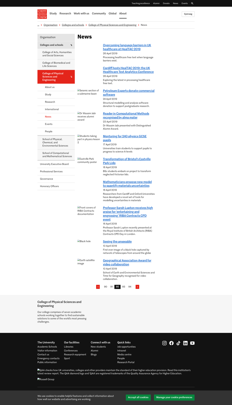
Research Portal (125, 362)
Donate (166, 3)
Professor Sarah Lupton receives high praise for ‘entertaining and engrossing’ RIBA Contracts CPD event (128, 214)
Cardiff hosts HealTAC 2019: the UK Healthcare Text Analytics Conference (128, 70)
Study (53, 13)
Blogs (94, 354)
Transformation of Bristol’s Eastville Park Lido (127, 161)
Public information (47, 362)
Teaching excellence (141, 3)
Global (113, 13)
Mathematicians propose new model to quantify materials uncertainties (127, 184)
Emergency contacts (48, 358)
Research (65, 13)
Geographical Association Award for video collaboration (127, 262)
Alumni (156, 3)
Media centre (124, 354)
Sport (67, 358)
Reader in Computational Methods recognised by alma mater (126, 115)
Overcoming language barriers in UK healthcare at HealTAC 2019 (127, 47)
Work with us (81, 13)
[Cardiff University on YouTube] (192, 343)
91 (111, 287)
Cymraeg (188, 14)
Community (99, 13)
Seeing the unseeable (117, 241)
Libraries (68, 347)
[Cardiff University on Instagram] (164, 343)
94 (129, 287)
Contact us (43, 354)
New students (98, 347)
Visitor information (47, 351)
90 (105, 287)
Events (185, 3)
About (123, 13)
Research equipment (75, 354)
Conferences (71, 351)
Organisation (50, 25)
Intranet (121, 351)
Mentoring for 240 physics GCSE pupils (125, 138)
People (121, 358)
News (175, 3)
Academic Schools (47, 347)
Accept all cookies (138, 397)
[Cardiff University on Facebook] (171, 343)
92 (117, 287)
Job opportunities (126, 347)
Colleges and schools (73, 25)
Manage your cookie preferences (174, 397)
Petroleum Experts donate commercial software (129, 92)
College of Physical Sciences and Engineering (112, 25)
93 (123, 287)
